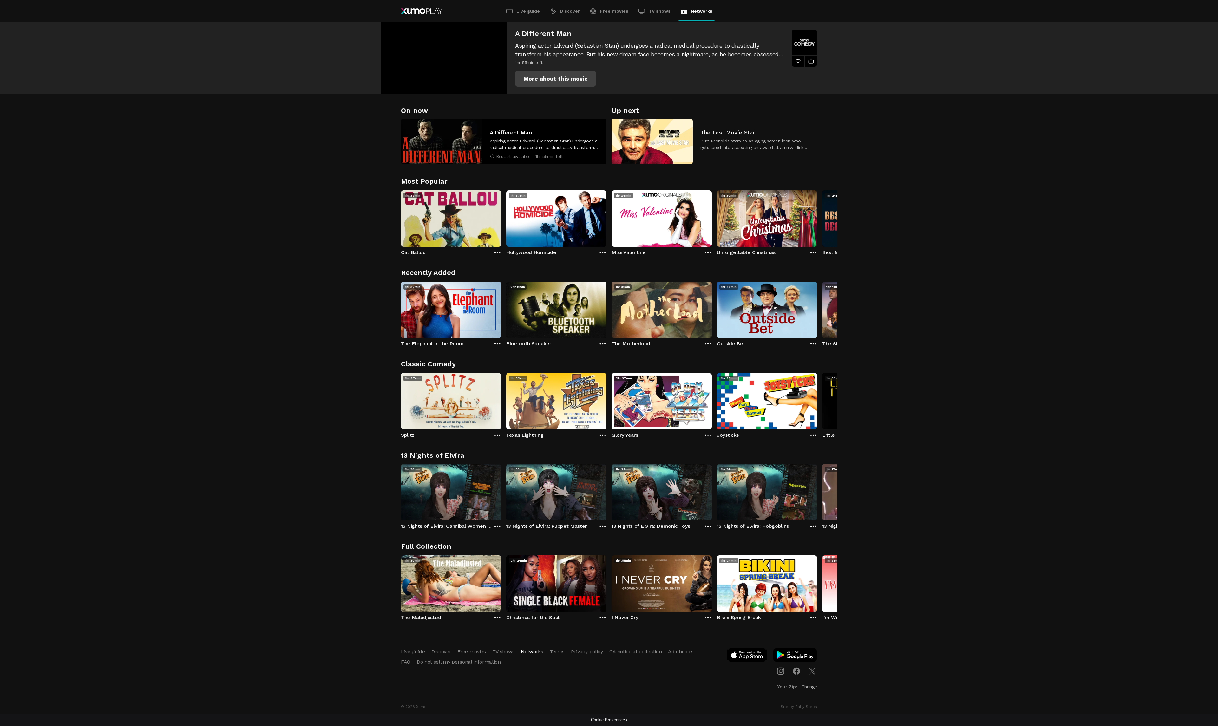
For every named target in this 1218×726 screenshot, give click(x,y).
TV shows (660, 11)
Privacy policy (587, 652)
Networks (701, 11)
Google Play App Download (795, 656)
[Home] (421, 11)
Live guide (528, 11)
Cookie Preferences (609, 719)
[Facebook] (796, 671)
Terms (557, 652)
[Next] (817, 217)
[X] (812, 671)
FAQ (405, 662)
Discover (570, 11)
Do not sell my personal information (459, 662)
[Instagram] (780, 671)
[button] (555, 79)
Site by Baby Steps (799, 706)
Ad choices (681, 652)
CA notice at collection (635, 652)
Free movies (614, 11)
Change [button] (809, 686)
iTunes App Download (747, 656)
